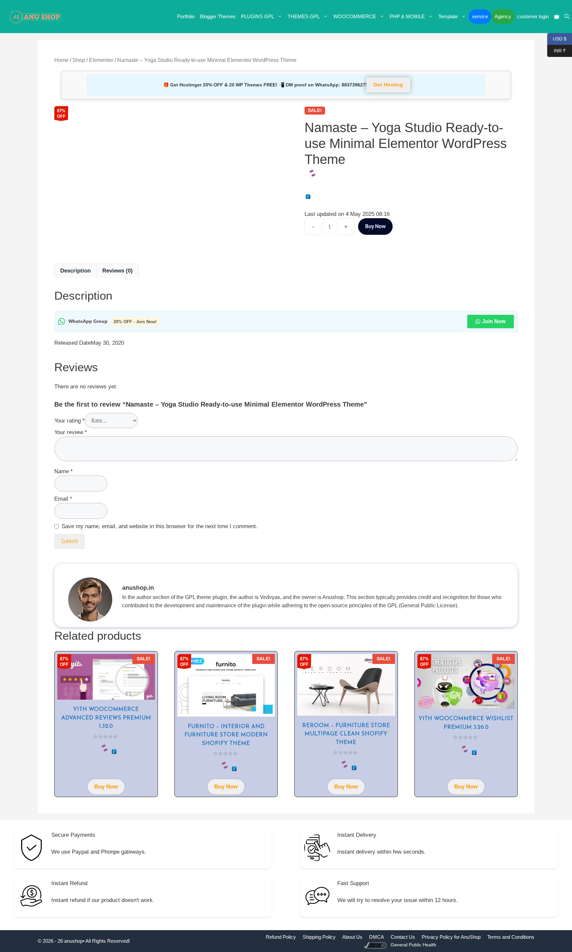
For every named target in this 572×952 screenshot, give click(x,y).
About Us (352, 937)
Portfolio (186, 16)
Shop (78, 60)
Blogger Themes (218, 16)
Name (63, 471)
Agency (503, 16)
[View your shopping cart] (556, 16)
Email (63, 499)
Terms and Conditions (510, 937)
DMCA (376, 937)
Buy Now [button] (106, 786)
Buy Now (375, 226)
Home (61, 60)
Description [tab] (75, 271)
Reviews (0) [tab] (117, 271)
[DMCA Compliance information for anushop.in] (376, 945)
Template (448, 16)
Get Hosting (388, 84)
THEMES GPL (304, 16)
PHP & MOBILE (407, 16)
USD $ (556, 38)
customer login (533, 16)
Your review (70, 432)
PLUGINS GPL (257, 16)
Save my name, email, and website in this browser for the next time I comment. (160, 526)
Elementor (101, 60)
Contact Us (403, 937)
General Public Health (413, 944)
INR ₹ (556, 50)
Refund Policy (281, 937)
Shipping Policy (319, 937)
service (480, 16)
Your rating (69, 421)
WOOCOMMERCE (354, 16)
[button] (567, 16)
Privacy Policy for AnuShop (451, 937)
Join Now (493, 322)
